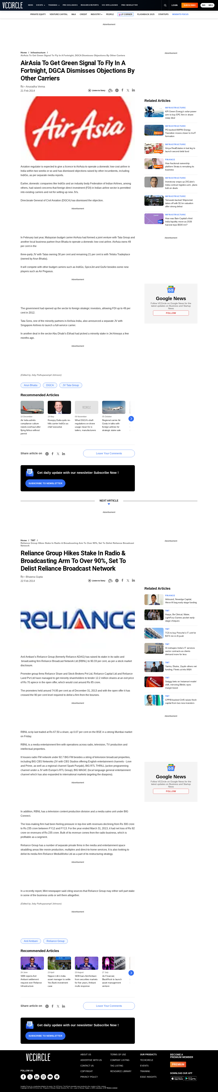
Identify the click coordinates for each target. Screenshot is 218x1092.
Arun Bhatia (30, 385)
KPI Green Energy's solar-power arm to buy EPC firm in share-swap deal (180, 114)
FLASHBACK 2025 (145, 14)
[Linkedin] (133, 90)
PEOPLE (110, 14)
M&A (73, 14)
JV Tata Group (71, 385)
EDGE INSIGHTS (148, 1077)
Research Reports (90, 5)
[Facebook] (122, 90)
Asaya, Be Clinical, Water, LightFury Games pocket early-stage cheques (180, 617)
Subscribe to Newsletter (45, 483)
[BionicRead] (110, 90)
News (30, 5)
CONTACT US (87, 1066)
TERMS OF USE (118, 1054)
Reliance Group (55, 941)
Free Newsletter (129, 5)
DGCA (50, 385)
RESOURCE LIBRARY (121, 1071)
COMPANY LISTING (119, 1060)
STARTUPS (163, 14)
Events (39, 5)
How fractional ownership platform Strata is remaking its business (179, 166)
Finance (170, 160)
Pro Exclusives (70, 5)
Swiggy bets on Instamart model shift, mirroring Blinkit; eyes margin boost (180, 684)
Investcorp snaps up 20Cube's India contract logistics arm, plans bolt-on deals (181, 184)
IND (203, 5)
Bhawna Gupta (34, 576)
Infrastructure (38, 52)
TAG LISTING (116, 1066)
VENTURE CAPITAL (59, 14)
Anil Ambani (31, 941)
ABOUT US (85, 1054)
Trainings (52, 5)
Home (24, 52)
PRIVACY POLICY (89, 1077)
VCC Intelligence (110, 5)
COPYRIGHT (86, 1071)
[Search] (165, 5)
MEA (211, 5)
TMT (33, 540)
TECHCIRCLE (146, 1060)
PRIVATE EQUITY (38, 14)
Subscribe (190, 5)
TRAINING (145, 1071)
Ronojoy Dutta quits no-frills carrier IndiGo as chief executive (59, 423)
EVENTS (144, 1066)
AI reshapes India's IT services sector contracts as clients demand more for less (180, 651)
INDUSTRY (96, 14)
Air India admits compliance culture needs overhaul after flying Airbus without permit (31, 427)
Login (175, 5)
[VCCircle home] (12, 5)
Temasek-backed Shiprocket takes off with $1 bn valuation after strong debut (179, 203)
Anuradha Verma (35, 86)
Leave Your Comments (109, 453)
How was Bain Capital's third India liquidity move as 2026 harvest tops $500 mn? (178, 221)
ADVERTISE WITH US (91, 1060)
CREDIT (83, 14)
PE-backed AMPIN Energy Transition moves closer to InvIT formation (180, 132)
